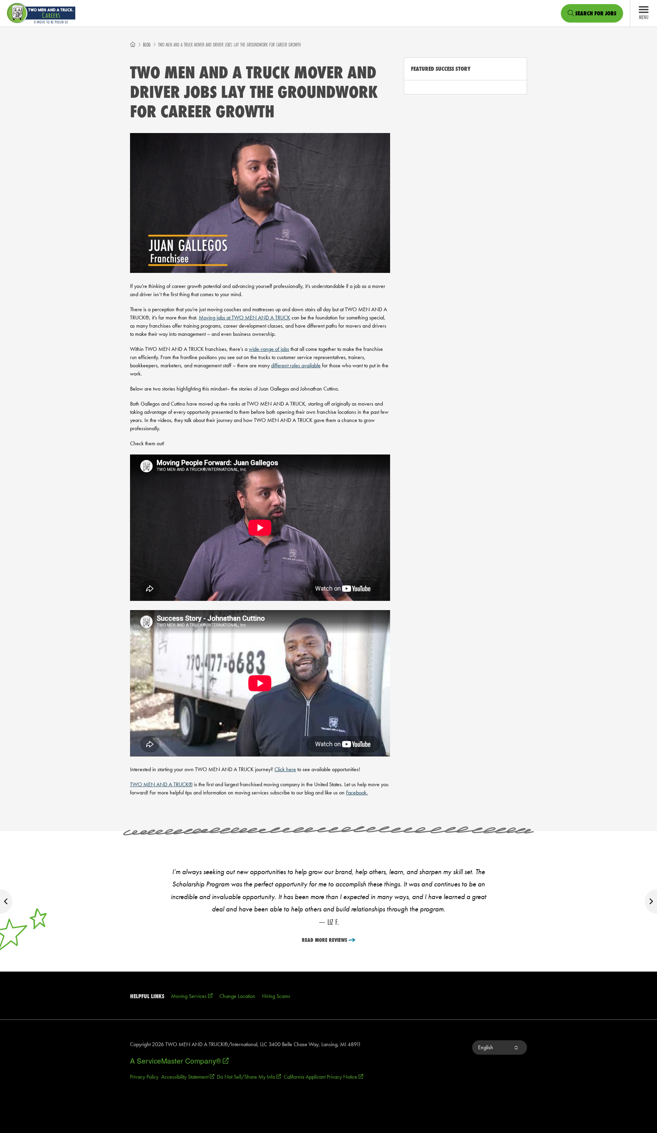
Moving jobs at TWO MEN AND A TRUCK (244, 317)
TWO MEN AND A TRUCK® (161, 784)
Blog (147, 44)
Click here (285, 769)
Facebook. (357, 792)
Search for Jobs (595, 13)
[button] (499, 1047)
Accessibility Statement (187, 1076)
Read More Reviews (324, 940)
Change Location (237, 996)
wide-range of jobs (269, 349)
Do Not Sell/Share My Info (249, 1076)
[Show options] (515, 1047)
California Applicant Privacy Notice (323, 1076)
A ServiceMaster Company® (179, 1060)
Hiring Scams (276, 996)
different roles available (296, 365)
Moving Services (191, 996)
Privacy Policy (144, 1076)
